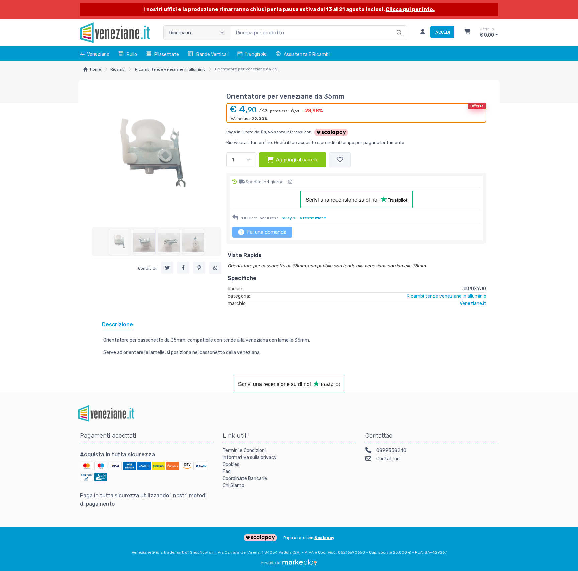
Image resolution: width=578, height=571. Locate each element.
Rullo (132, 54)
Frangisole (256, 54)
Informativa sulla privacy (250, 457)
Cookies (231, 464)
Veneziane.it (473, 303)
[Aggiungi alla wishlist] (340, 159)
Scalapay (324, 537)
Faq (227, 471)
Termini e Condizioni (244, 450)
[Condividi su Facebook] (183, 268)
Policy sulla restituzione (303, 218)
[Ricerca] (398, 25)
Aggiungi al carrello (297, 160)
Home (95, 69)
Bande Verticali (212, 54)
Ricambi (118, 69)
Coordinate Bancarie (245, 478)
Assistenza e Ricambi (307, 54)
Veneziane (98, 54)
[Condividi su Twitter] (167, 268)
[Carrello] (467, 32)
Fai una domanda (266, 232)
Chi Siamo (233, 485)
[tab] (117, 324)
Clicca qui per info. (410, 9)
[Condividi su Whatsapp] (215, 268)
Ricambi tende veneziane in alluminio (170, 69)
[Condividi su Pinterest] (199, 268)
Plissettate (166, 54)
